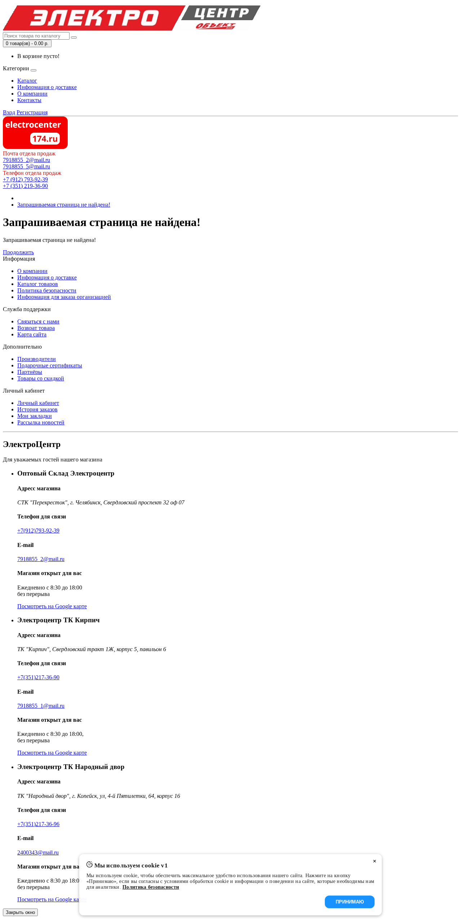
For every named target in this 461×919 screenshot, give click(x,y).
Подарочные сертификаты (49, 365)
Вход (9, 112)
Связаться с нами (38, 321)
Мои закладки (34, 416)
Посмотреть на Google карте (52, 606)
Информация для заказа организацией (64, 297)
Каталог (27, 81)
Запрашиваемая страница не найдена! (63, 205)
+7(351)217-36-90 (38, 677)
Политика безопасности (46, 290)
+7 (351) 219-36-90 (25, 186)
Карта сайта (31, 334)
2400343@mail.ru (38, 852)
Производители (36, 359)
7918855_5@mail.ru (26, 166)
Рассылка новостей (40, 422)
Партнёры (29, 372)
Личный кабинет (38, 403)
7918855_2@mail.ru (26, 160)
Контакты (29, 100)
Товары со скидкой (40, 378)
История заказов (37, 409)
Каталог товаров (37, 284)
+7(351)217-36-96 (38, 824)
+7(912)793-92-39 (38, 530)
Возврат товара (36, 328)
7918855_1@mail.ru (40, 706)
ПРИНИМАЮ (350, 902)
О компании (32, 93)
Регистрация (32, 112)
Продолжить (18, 252)
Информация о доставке (47, 87)
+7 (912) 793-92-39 (25, 179)
